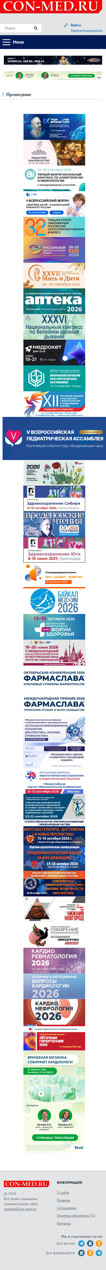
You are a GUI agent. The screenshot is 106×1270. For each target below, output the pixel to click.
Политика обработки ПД (76, 1215)
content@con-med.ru (20, 1209)
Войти (76, 25)
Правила (63, 1200)
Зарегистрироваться (86, 30)
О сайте (63, 1192)
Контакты (64, 1223)
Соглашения (66, 1208)
